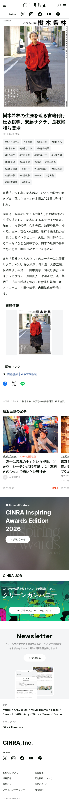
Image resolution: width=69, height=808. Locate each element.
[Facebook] (40, 14)
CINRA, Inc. (18, 743)
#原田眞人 (57, 141)
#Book (37, 175)
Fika (5, 727)
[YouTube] (49, 14)
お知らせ (7, 784)
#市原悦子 (25, 175)
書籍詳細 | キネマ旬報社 (22, 374)
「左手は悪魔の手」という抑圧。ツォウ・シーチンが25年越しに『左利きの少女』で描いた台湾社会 (30, 466)
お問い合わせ (41, 784)
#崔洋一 (26, 168)
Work (35, 714)
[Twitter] (23, 14)
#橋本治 (26, 182)
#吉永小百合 (11, 168)
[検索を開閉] (59, 5)
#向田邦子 (10, 175)
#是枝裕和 (42, 141)
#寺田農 (50, 175)
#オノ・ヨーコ (12, 141)
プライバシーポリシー (14, 789)
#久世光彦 (57, 168)
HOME (6, 401)
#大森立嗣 (57, 155)
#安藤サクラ (26, 148)
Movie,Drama (39, 709)
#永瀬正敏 (25, 162)
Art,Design (21, 709)
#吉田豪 (28, 141)
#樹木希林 (10, 148)
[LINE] (58, 14)
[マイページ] (4, 5)
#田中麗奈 (25, 155)
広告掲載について (43, 778)
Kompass (17, 727)
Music (7, 709)
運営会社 (39, 772)
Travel (46, 714)
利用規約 (39, 789)
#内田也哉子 (40, 168)
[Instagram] (31, 14)
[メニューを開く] (64, 5)
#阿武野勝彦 (11, 182)
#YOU (37, 162)
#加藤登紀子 (43, 148)
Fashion (58, 714)
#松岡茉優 (10, 162)
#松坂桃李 (10, 155)
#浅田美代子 (40, 155)
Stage (55, 709)
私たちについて (10, 772)
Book (15, 401)
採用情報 (7, 778)
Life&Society (20, 714)
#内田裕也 (50, 162)
